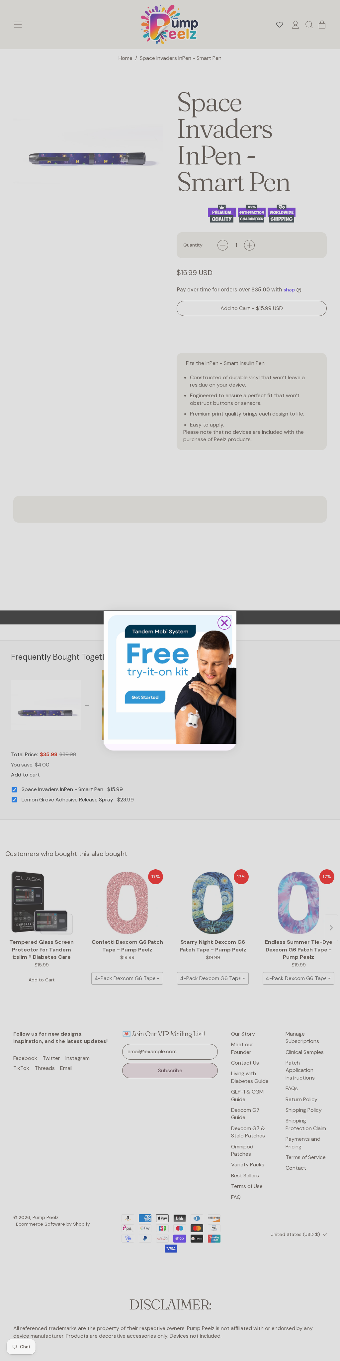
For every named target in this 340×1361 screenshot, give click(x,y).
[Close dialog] (224, 622)
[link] (170, 677)
